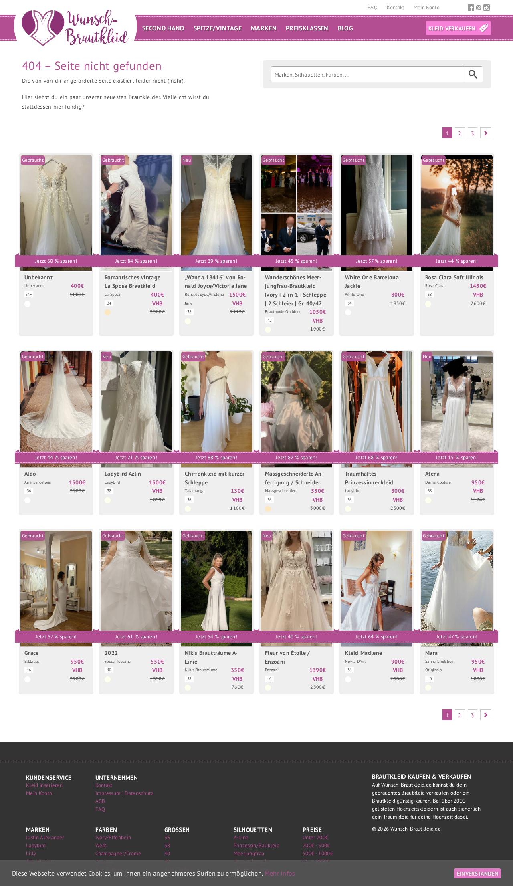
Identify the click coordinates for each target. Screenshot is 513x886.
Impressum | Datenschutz (124, 793)
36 (167, 837)
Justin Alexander (45, 837)
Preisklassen (307, 28)
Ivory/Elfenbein (113, 837)
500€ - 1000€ (318, 853)
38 (167, 845)
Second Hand (163, 28)
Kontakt (396, 7)
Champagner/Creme (118, 853)
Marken (264, 28)
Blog (345, 28)
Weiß (101, 845)
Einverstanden (477, 873)
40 (167, 853)
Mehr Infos (280, 873)
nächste (485, 132)
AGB (100, 801)
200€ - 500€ (316, 845)
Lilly (31, 853)
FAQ (373, 7)
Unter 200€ (315, 837)
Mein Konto (427, 7)
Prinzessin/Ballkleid (256, 845)
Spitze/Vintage (218, 28)
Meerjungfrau (249, 853)
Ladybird (36, 845)
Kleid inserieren (44, 785)
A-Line (241, 837)
